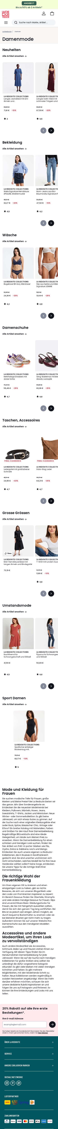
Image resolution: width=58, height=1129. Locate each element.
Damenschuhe (15, 327)
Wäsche (9, 235)
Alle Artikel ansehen (13, 56)
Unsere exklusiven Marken (17, 1065)
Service (8, 1053)
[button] (52, 13)
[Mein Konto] (43, 13)
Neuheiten (11, 49)
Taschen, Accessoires (21, 420)
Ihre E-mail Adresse (12, 1018)
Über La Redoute (12, 1042)
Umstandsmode (16, 605)
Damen (18, 31)
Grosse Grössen (16, 512)
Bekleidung (12, 142)
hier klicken (43, 1033)
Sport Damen (14, 698)
